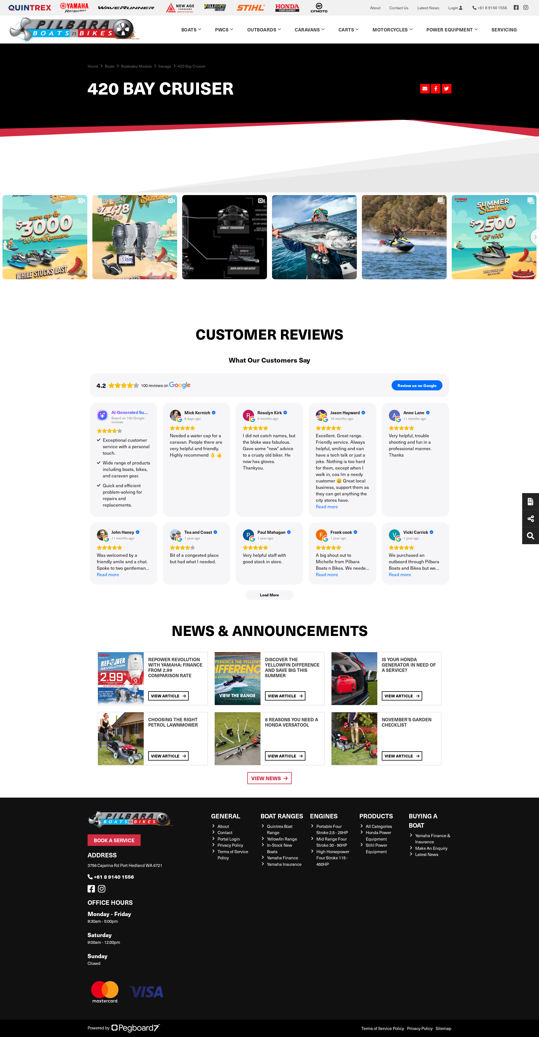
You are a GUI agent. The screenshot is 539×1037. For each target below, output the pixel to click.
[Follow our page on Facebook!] (516, 7)
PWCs (222, 29)
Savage (164, 66)
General (225, 815)
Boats (189, 29)
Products (376, 815)
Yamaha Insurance (284, 864)
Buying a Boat (423, 820)
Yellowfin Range (282, 839)
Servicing (504, 29)
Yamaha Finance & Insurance (432, 838)
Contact (225, 832)
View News (266, 778)
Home (93, 66)
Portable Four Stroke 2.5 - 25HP (332, 829)
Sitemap (443, 1028)
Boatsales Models (136, 66)
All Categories (379, 826)
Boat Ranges (282, 815)
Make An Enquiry (431, 848)
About (375, 8)
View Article (165, 696)
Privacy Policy (230, 845)
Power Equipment (449, 29)
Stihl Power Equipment (376, 848)
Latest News (428, 8)
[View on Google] (175, 415)
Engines (324, 815)
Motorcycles (390, 29)
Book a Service (114, 840)
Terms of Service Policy (382, 1028)
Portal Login (229, 839)
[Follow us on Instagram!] (103, 890)
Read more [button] (327, 506)
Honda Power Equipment (378, 835)
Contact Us (398, 8)
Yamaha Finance (282, 858)
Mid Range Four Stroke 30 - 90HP (331, 842)
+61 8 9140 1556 (114, 876)
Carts (346, 29)
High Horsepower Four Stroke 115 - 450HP (332, 857)
